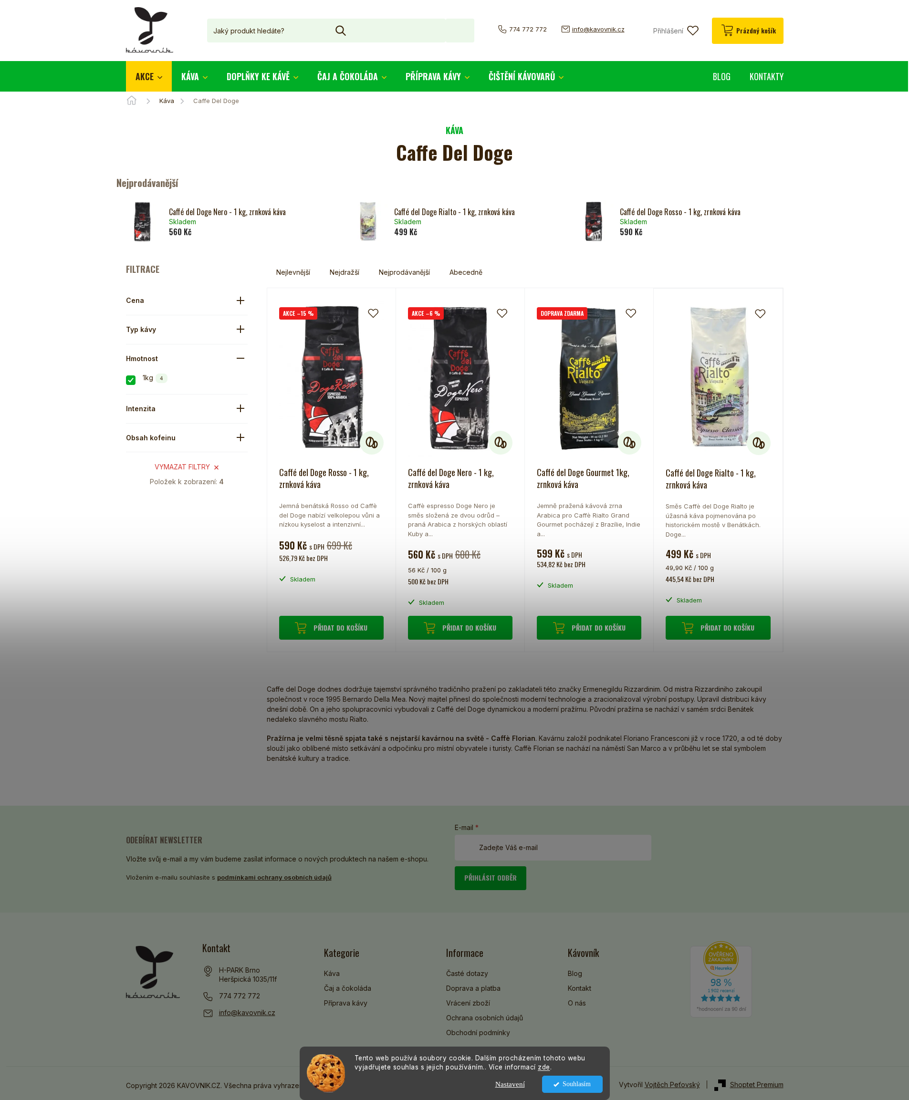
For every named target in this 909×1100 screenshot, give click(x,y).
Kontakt (579, 988)
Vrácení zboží (468, 1003)
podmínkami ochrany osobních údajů (274, 877)
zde (544, 1067)
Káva (332, 973)
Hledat (460, 30)
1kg (153, 378)
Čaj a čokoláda (347, 988)
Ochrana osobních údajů (484, 1018)
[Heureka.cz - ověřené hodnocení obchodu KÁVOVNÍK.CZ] (721, 979)
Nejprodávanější (404, 272)
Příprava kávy (345, 1003)
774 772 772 (239, 996)
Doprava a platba (473, 988)
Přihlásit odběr (490, 877)
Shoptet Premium (757, 1084)
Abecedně (465, 272)
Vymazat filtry (182, 467)
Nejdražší (344, 272)
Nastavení (510, 1084)
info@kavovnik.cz (247, 1012)
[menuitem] (149, 76)
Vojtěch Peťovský (672, 1084)
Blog (575, 973)
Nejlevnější (293, 272)
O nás (577, 1003)
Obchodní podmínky (478, 1032)
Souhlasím (577, 1084)
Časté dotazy (467, 973)
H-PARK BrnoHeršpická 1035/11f (248, 975)
